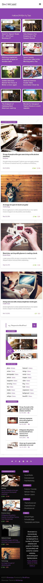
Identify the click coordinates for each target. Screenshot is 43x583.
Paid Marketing (29, 481)
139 (39, 168)
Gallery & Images (6, 538)
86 (7, 521)
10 (11, 45)
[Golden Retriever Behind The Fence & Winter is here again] (11, 77)
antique (11, 396)
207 (3, 544)
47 (6, 45)
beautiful (27, 396)
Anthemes (19, 580)
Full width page (29, 519)
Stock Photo (6, 255)
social (26, 374)
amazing (11, 384)
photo (11, 368)
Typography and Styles (32, 522)
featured (27, 368)
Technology (6, 207)
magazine (12, 380)
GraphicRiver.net (29, 505)
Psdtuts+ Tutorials (30, 489)
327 (3, 521)
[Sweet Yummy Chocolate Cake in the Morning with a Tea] (32, 54)
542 (34, 168)
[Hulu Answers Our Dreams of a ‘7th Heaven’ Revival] (32, 31)
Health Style (6, 303)
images (27, 377)
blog (26, 384)
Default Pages (29, 517)
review (11, 371)
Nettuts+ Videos (29, 492)
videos (11, 393)
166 (35, 216)
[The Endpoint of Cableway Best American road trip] (11, 101)
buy (10, 387)
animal (11, 377)
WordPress (26, 577)
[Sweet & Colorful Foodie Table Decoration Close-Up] (32, 77)
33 (39, 265)
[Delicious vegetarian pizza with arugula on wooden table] (11, 54)
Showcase (10, 577)
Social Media (28, 475)
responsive (28, 390)
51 (39, 216)
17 (27, 22)
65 (7, 544)
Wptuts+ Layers (29, 494)
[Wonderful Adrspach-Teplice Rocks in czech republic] (32, 101)
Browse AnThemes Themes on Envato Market (32, 562)
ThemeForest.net (30, 503)
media (11, 390)
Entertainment (29, 478)
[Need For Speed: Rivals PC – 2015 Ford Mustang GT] (11, 31)
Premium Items (5, 513)
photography (12, 374)
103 (35, 265)
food (26, 387)
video (26, 380)
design (27, 371)
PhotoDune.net (29, 508)
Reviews (5, 158)
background (28, 393)
